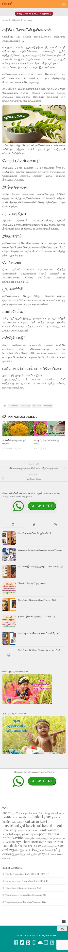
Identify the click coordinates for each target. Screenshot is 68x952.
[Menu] (64, 4)
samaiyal (16, 842)
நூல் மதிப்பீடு (38, 854)
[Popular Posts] (33, 525)
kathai (14, 822)
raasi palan (30, 838)
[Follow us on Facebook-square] (16, 942)
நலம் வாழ (28, 20)
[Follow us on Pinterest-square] (28, 942)
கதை (61, 845)
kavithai (33, 825)
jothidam (56, 817)
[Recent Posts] (12, 525)
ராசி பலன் (50, 854)
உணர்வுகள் (52, 846)
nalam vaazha (33, 830)
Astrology (45, 813)
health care (37, 406)
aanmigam (10, 813)
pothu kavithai (13, 838)
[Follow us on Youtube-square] (46, 942)
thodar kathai (19, 845)
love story (9, 830)
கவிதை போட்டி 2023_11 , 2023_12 (33, 874)
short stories (31, 842)
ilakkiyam (42, 816)
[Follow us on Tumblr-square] (52, 942)
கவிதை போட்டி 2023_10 (37, 881)
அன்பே (44, 846)
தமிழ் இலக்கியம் (46, 850)
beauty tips (25, 406)
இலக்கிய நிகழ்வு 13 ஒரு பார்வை (32, 583)
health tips (48, 406)
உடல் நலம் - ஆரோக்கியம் (12, 20)
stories (45, 842)
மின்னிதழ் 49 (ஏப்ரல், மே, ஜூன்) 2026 (34, 533)
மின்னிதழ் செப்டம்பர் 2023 (29, 888)
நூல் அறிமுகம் (22, 854)
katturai (31, 821)
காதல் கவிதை (27, 849)
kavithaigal (52, 825)
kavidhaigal (13, 825)
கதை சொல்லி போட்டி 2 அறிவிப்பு (34, 13)
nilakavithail (51, 830)
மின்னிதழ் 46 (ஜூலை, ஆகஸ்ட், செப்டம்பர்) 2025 (39, 650)
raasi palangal (41, 838)
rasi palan (54, 838)
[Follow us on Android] (40, 942)
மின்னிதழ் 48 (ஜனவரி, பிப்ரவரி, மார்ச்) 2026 (37, 600)
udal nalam (34, 845)
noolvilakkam (9, 834)
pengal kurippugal (28, 834)
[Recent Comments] (55, 525)
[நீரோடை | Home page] (9, 4)
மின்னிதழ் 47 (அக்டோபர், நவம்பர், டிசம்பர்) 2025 (39, 633)
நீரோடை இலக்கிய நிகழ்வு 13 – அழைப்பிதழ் (37, 616)
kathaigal (20, 822)
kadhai (6, 821)
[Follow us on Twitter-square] (22, 942)
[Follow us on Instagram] (34, 942)
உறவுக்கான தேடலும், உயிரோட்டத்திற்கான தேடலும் (40, 550)
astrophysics (57, 813)
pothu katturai (49, 834)
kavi (43, 821)
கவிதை (8, 850)
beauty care (14, 406)
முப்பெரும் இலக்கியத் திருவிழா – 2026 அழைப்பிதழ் (41, 566)
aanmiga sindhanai (28, 813)
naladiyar (20, 830)
